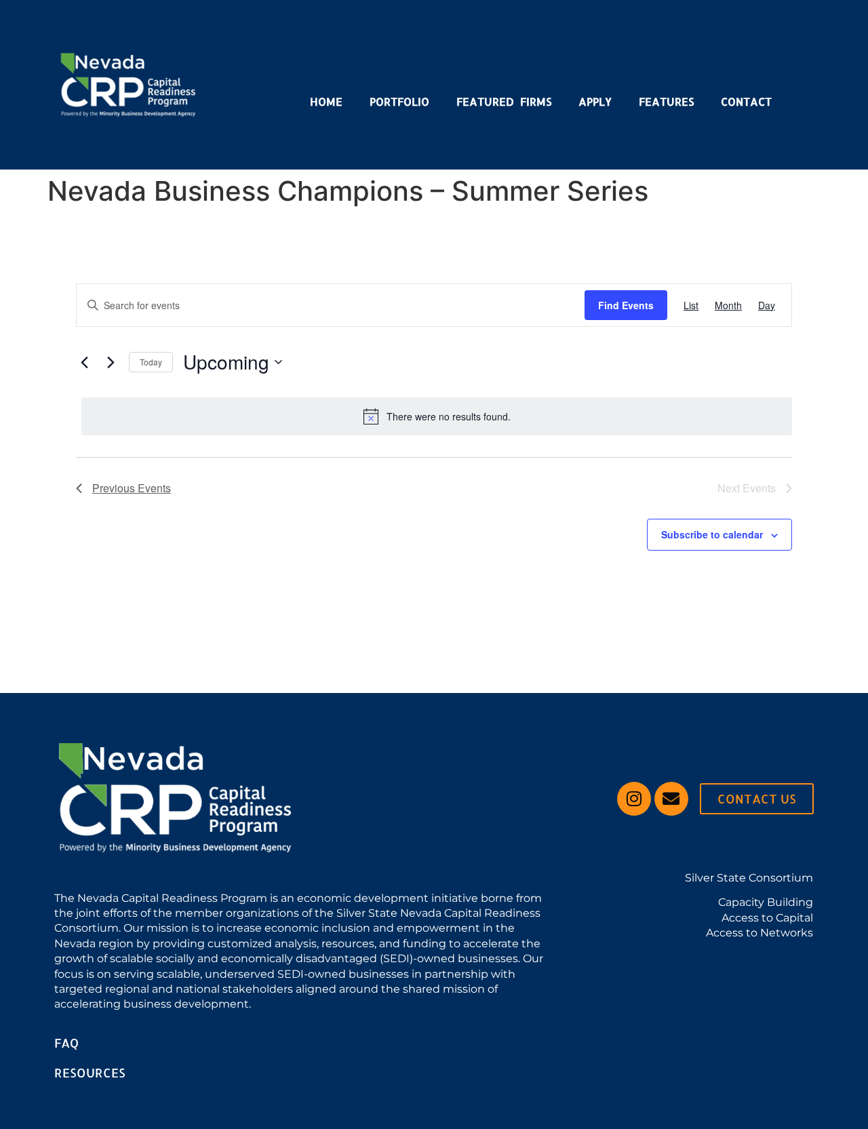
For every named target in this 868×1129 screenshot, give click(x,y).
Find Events (626, 305)
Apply (595, 101)
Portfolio (399, 101)
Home (326, 101)
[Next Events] (110, 362)
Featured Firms (503, 101)
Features (666, 101)
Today (151, 362)
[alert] (436, 416)
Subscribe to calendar (712, 534)
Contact (746, 101)
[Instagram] (634, 799)
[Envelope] (671, 799)
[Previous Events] (84, 362)
